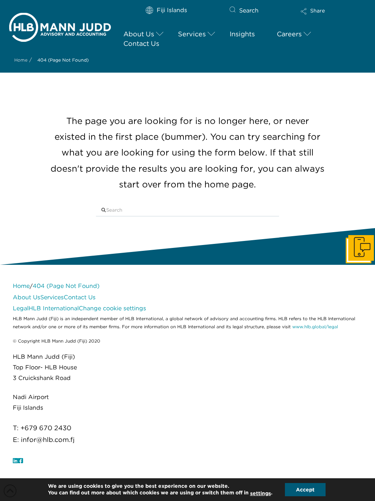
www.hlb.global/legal (315, 326)
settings (260, 493)
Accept (305, 490)
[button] (325, 16)
